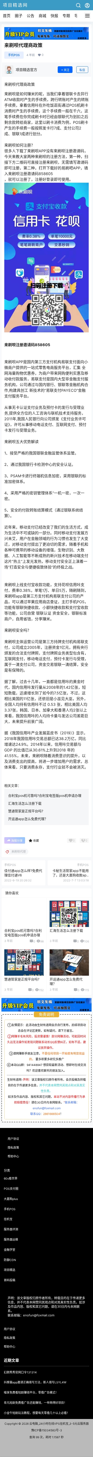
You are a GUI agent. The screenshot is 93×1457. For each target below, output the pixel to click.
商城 (42, 15)
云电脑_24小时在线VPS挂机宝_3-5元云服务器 (59, 1423)
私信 (82, 70)
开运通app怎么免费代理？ (28, 819)
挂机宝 (8, 1219)
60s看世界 (10, 1178)
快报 (54, 15)
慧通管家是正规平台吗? (25, 811)
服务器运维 (11, 1239)
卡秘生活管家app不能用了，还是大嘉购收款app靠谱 (70, 875)
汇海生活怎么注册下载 (24, 803)
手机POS (14, 55)
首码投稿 (9, 1280)
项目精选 (9, 1270)
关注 (66, 70)
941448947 (34, 1065)
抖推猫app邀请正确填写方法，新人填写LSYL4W (35, 1382)
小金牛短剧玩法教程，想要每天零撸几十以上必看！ (37, 1413)
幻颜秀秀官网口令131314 (20, 1372)
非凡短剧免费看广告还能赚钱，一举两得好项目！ (35, 1402)
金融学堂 (9, 1250)
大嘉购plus (11, 1199)
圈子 (18, 15)
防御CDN (10, 1260)
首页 (6, 15)
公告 (30, 15)
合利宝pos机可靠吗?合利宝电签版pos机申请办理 (44, 795)
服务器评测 (11, 1229)
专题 (66, 15)
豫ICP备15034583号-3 (46, 1430)
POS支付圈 (11, 1188)
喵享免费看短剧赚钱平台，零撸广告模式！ (31, 1392)
